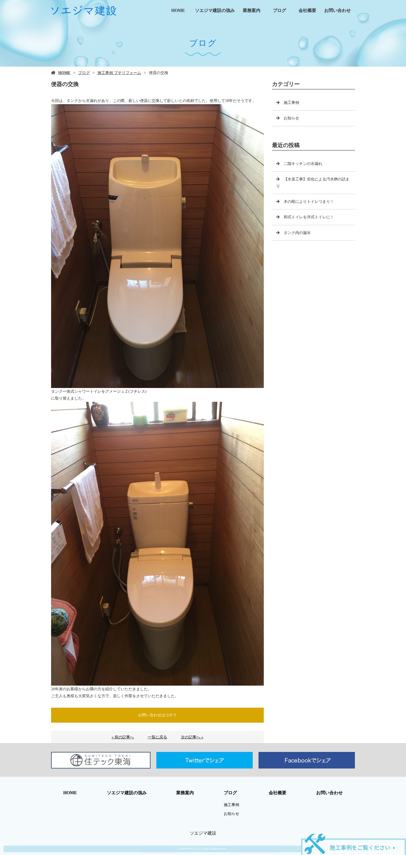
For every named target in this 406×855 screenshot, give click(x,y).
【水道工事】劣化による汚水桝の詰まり (312, 182)
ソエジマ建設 (203, 833)
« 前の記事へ (123, 737)
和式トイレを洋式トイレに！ (309, 217)
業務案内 (251, 10)
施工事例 (291, 103)
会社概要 (307, 10)
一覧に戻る (157, 737)
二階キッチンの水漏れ (303, 164)
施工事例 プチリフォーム (119, 73)
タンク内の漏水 (297, 233)
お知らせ (291, 118)
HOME (178, 10)
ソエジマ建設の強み (215, 10)
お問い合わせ (337, 10)
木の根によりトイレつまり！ (309, 202)
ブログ (279, 10)
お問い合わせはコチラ (157, 715)
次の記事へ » (192, 737)
